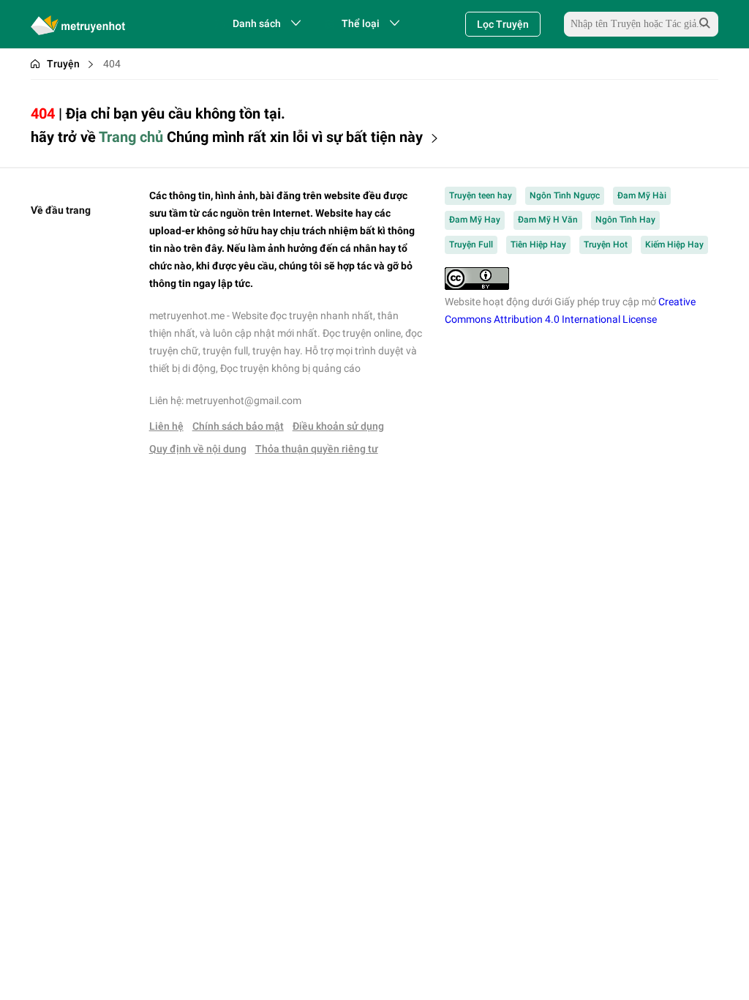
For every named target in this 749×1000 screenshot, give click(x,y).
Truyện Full (471, 244)
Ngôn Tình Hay (625, 219)
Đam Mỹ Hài (641, 195)
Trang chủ (131, 137)
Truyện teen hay (480, 195)
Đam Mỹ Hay (474, 219)
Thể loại (361, 23)
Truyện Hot (606, 244)
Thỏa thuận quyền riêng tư (316, 449)
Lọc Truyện (503, 24)
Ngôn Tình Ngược (565, 195)
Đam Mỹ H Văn (548, 219)
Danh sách (257, 23)
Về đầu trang (61, 210)
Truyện (63, 64)
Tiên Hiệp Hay (538, 244)
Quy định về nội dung (197, 449)
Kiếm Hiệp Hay (674, 244)
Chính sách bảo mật (238, 426)
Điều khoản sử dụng (338, 426)
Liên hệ (166, 426)
